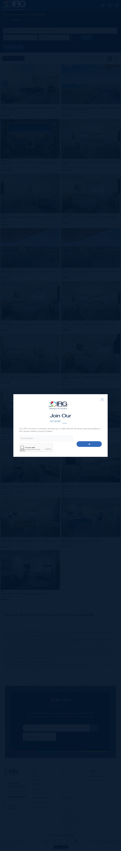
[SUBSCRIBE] (89, 444)
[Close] (102, 399)
